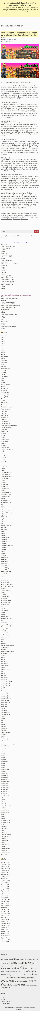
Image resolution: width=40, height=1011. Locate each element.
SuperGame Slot (6, 627)
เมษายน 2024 (5, 919)
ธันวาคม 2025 (5, 878)
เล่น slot (3, 830)
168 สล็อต (3, 338)
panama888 (4, 500)
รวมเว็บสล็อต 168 (28, 215)
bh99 (2, 380)
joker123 (3, 437)
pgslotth (3, 549)
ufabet (3, 639)
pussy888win (5, 570)
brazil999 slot (5, 393)
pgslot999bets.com (7, 545)
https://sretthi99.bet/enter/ (9, 425)
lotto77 (3, 470)
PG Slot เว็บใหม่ (5, 517)
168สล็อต (3, 344)
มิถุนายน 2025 (5, 891)
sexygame (4, 598)
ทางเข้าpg (4, 704)
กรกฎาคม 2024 (5, 913)
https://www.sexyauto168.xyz (9, 264)
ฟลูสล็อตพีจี (4, 728)
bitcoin (3, 382)
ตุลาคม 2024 (4, 907)
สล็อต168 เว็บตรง (26, 217)
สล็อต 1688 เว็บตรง (11, 217)
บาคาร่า (3, 708)
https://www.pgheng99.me (9, 314)
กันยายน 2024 (5, 909)
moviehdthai (5, 488)
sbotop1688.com (6, 590)
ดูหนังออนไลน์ (4, 321)
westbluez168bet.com (7, 651)
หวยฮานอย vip (5, 810)
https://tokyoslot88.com (8, 281)
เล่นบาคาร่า (4, 832)
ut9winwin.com (5, 647)
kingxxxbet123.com (7, 449)
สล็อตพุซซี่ (3, 771)
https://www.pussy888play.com (10, 305)
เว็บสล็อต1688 (24, 219)
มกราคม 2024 (5, 925)
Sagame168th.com (6, 584)
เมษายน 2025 (5, 895)
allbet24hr (4, 362)
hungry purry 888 (6, 427)
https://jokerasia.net (7, 284)
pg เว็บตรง (4, 519)
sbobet (3, 588)
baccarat (3, 370)
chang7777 (4, 397)
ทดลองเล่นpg (4, 692)
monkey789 (4, 478)
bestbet (3, 374)
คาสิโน (3, 659)
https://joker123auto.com (8, 302)
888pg (3, 352)
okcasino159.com (6, 494)
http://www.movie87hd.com (9, 304)
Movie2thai (4, 486)
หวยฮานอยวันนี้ (5, 812)
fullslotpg (4, 411)
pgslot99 (3, 543)
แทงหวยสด (4, 850)
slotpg (3, 267)
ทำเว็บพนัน (4, 706)
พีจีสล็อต (3, 724)
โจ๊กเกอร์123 (4, 244)
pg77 (2, 523)
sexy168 (3, 594)
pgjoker (3, 531)
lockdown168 (5, 464)
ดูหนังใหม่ (3, 688)
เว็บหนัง (3, 842)
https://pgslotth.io (6, 276)
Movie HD (4, 482)
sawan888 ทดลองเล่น (7, 586)
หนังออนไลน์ (4, 804)
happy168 (4, 419)
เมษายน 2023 (5, 942)
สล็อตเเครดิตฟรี (5, 789)
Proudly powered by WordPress (13, 1007)
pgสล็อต (3, 551)
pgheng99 (4, 529)
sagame (3, 300)
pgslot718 (4, 541)
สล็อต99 (3, 763)
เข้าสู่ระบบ (3, 997)
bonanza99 (4, 388)
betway (3, 378)
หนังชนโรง (4, 802)
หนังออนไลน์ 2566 (6, 806)
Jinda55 (3, 433)
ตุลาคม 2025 (4, 883)
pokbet (3, 553)
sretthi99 (4, 623)
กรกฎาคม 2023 (5, 935)
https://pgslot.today (7, 260)
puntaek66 (4, 559)
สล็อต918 (3, 759)
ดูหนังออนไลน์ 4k (5, 684)
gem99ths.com (5, 417)
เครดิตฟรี (3, 824)
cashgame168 (5, 395)
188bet (3, 346)
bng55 (3, 386)
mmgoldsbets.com (7, 476)
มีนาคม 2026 (4, 872)
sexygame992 (5, 602)
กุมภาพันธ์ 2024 (5, 923)
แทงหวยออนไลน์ (5, 853)
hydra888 (4, 429)
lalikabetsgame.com (7, 454)
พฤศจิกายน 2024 (5, 905)
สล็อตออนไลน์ (33, 213)
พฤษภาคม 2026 (5, 868)
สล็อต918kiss (4, 761)
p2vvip (3, 498)
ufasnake (4, 643)
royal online (4, 576)
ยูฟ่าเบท (3, 736)
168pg (3, 340)
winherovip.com (6, 653)
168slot (3, 342)
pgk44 (3, 533)
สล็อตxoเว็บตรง (5, 769)
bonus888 (4, 390)
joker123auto (5, 439)
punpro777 (4, 557)
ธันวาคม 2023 (5, 927)
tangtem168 (4, 629)
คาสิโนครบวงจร (5, 661)
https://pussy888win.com (8, 307)
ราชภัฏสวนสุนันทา (6, 739)
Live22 (3, 460)
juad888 (3, 443)
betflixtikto (4, 376)
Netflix (3, 490)
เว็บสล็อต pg (4, 840)
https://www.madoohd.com (9, 298)
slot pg (3, 608)
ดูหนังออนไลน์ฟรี (5, 686)
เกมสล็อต (10, 215)
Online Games (11, 213)
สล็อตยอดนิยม (4, 775)
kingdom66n (5, 447)
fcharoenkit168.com (7, 407)
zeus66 (3, 657)
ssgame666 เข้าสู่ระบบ (7, 625)
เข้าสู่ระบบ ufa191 (5, 820)
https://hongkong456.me (8, 326)
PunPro (3, 555)
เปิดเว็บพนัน (4, 828)
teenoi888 (4, 631)
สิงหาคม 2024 (5, 911)
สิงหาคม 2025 (5, 887)
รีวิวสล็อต (27, 975)
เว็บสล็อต (3, 838)
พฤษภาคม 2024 (5, 917)
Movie (3, 480)
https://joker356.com (7, 277)
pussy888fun (5, 566)
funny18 (3, 272)
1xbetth (3, 270)
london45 (4, 466)
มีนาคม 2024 (4, 921)
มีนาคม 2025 (4, 897)
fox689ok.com (5, 409)
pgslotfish (4, 547)
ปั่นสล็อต (3, 716)
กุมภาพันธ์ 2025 (5, 899)
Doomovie (4, 399)
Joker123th (4, 441)
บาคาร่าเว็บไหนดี (5, 714)
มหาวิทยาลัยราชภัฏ (6, 732)
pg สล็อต (3, 966)
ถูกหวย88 (3, 690)
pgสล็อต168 (21, 215)
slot (16, 213)
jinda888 (3, 435)
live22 (3, 318)
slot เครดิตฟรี (4, 610)
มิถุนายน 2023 (5, 938)
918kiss (3, 297)
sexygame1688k (6, 600)
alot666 (3, 364)
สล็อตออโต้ (4, 779)
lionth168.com (5, 458)
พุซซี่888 (3, 726)
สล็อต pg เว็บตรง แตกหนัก (8, 745)
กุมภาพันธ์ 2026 (5, 874)
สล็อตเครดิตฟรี (5, 781)
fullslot (3, 316)
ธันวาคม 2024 (5, 903)
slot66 (3, 251)
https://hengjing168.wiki (8, 246)
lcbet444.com (5, 456)
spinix (2, 620)
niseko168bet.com (6, 492)
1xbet (2, 350)
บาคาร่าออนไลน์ (5, 712)
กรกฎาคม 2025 (5, 889)
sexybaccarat (5, 309)
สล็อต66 (3, 751)
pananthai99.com (6, 502)
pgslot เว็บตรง (5, 537)
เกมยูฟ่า (3, 816)
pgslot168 (4, 539)
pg (2, 504)
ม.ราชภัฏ (3, 730)
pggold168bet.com (6, 525)
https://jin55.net (5, 248)
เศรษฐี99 (3, 846)
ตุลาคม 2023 (4, 929)
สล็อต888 (3, 258)
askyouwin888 (5, 368)
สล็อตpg (3, 765)
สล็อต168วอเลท (16, 219)
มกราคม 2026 (5, 876)
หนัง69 (3, 800)
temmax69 (4, 633)
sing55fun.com (5, 604)
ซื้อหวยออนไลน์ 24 (6, 669)
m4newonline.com (7, 472)
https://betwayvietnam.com (9, 283)
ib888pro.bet (5, 431)
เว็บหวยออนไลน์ (5, 844)
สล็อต (27, 213)
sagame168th (5, 582)
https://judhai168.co (6, 255)
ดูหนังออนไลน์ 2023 (6, 682)
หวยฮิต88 (3, 814)
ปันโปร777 (4, 718)
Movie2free (4, 484)
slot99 (3, 250)
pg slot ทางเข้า (5, 509)
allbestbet (4, 360)
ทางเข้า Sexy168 (5, 702)
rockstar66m (5, 574)
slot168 (3, 612)
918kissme (4, 358)
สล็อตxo (3, 767)
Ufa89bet (4, 637)
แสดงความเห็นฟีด (5, 1001)
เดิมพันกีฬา (4, 826)
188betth (3, 348)
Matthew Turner (7, 41)
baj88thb (3, 372)
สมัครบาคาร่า (4, 741)
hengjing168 (4, 421)
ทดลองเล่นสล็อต (5, 694)
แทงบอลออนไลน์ (5, 848)
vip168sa (3, 649)
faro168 (3, 325)
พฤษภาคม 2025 (5, 893)
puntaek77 (4, 561)
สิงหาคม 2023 (5, 933)
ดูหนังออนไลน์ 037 (6, 679)
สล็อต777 (3, 755)
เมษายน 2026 (5, 870)
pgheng (3, 527)
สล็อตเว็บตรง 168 (5, 787)
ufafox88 (3, 641)
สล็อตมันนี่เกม (4, 773)
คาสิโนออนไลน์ (22, 213)
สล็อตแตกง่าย (4, 791)
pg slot (3, 311)
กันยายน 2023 (5, 931)
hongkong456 (5, 423)
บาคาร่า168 (4, 710)
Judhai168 (4, 445)
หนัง (2, 798)
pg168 (3, 521)
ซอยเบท (3, 667)
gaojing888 (4, 415)
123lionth (4, 336)
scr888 (3, 592)
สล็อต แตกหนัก (5, 747)
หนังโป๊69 (3, 808)
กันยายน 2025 (5, 885)
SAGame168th (30, 966)
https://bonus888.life (7, 257)
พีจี (2, 722)
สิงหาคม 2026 (5, 862)
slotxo (3, 614)
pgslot (3, 286)
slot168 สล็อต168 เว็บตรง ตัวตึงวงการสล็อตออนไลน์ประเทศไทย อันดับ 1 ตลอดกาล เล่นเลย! (19, 35)
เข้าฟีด (3, 999)
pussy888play (5, 568)
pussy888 (4, 262)
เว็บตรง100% (4, 836)
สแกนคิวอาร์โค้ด (5, 796)
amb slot (3, 366)
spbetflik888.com (6, 618)
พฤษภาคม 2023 (5, 940)
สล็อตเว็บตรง (4, 215)
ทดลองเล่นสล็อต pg (6, 698)
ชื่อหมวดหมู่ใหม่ (5, 665)
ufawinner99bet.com (7, 645)
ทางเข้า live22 (5, 700)
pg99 (20, 963)
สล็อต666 (3, 753)
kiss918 (3, 274)
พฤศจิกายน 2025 (5, 881)
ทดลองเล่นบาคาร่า (6, 971)
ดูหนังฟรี (3, 323)
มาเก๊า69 (3, 734)
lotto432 (3, 468)
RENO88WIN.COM (6, 572)
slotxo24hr (4, 265)
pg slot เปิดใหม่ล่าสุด (6, 513)
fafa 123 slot (4, 403)
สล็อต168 (18, 217)
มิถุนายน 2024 (5, 915)
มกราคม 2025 (5, 901)
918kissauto (4, 356)
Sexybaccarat (5, 596)
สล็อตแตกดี (4, 793)
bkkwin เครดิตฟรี (5, 384)
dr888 (3, 401)
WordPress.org (5, 1003)
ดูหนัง (2, 319)
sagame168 (4, 580)
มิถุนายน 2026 (5, 866)
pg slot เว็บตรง (5, 515)
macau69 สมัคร (5, 474)
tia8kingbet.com (6, 635)
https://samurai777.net (7, 279)
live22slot (4, 462)
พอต (2, 720)
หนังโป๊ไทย (4, 269)
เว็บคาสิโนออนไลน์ (6, 834)
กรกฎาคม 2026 (5, 864)
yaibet (3, 655)
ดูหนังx (3, 673)
